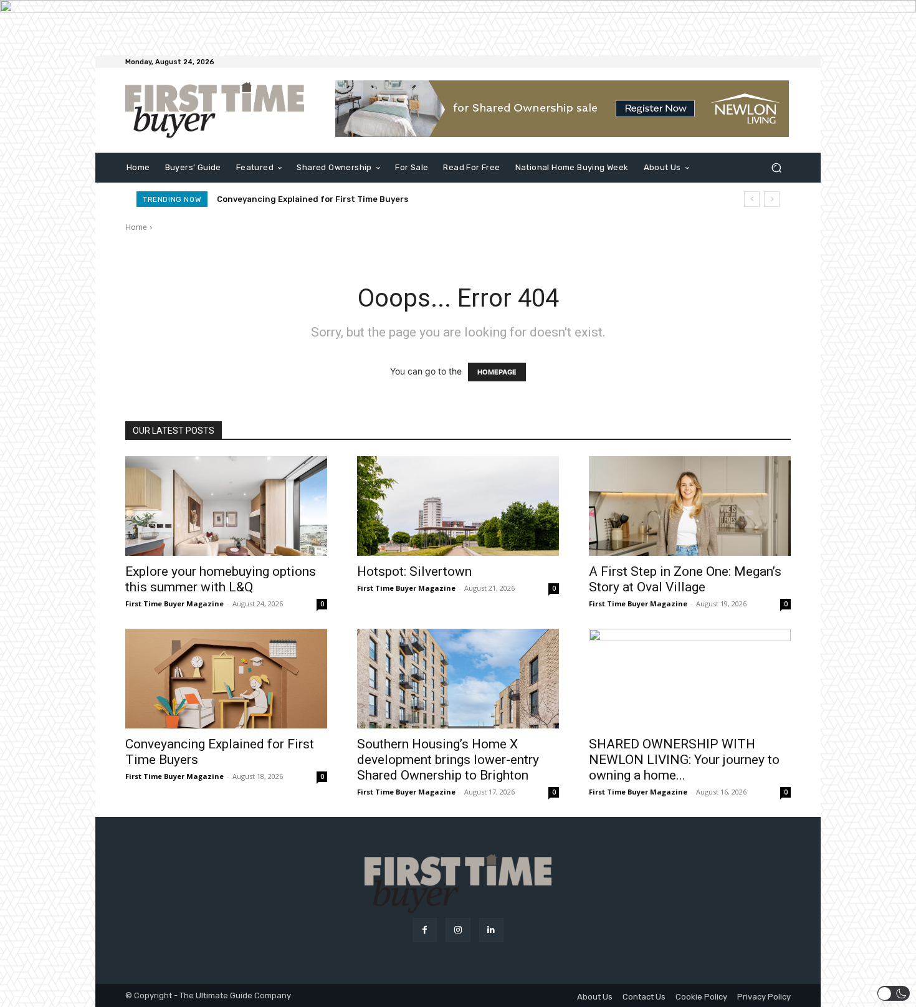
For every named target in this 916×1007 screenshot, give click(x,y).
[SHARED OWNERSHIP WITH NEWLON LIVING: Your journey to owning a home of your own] (690, 678)
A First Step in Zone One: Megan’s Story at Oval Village (685, 579)
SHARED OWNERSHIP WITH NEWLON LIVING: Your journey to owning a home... (684, 760)
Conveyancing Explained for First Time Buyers (312, 199)
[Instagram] (458, 930)
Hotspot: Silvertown (414, 571)
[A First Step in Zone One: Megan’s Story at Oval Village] (690, 506)
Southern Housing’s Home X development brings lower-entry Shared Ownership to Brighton (448, 760)
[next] (772, 199)
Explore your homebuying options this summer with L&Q (220, 579)
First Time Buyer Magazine (174, 603)
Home (136, 227)
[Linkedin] (491, 930)
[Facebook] (425, 930)
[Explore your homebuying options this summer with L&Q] (226, 506)
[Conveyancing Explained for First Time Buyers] (226, 678)
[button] (776, 168)
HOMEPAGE (497, 372)
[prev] (752, 199)
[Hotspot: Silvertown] (458, 506)
